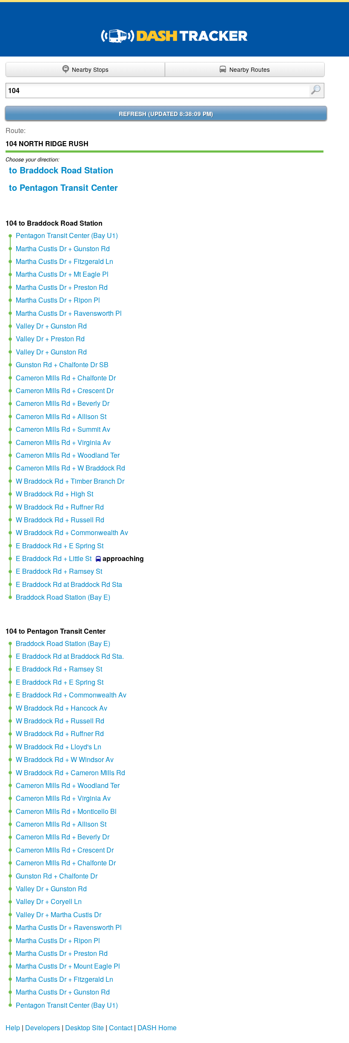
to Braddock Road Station (61, 170)
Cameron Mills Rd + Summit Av (63, 429)
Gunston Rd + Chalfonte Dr (56, 876)
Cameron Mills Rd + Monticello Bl (66, 811)
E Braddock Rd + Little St (54, 558)
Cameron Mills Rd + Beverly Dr (62, 403)
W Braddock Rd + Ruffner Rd (60, 507)
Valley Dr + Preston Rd (50, 338)
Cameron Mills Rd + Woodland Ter (68, 455)
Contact (120, 1027)
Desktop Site (84, 1027)
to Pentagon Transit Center (63, 187)
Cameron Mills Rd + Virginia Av (63, 442)
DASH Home (157, 1027)
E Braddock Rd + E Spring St (59, 545)
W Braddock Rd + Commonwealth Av (72, 532)
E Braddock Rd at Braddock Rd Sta (69, 584)
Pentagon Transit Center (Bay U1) (67, 235)
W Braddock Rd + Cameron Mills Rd (70, 772)
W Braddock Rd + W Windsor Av (65, 759)
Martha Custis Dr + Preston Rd (62, 287)
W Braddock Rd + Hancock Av (61, 708)
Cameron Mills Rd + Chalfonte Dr (66, 378)
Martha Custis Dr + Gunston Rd (63, 248)
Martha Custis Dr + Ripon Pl (58, 300)
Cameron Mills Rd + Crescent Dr (65, 390)
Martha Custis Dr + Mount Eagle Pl (68, 966)
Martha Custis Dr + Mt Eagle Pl (62, 274)
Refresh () (166, 114)
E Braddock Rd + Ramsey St (59, 571)
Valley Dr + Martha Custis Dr (58, 914)
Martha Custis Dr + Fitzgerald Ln (64, 261)
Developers (42, 1027)
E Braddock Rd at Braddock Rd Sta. (70, 656)
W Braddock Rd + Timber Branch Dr (70, 481)
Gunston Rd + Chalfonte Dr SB (62, 364)
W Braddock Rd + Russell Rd (60, 519)
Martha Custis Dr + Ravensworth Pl (69, 313)
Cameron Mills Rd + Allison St (61, 416)
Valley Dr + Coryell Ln (49, 901)
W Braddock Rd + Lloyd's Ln (58, 746)
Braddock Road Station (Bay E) (63, 597)
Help (13, 1027)
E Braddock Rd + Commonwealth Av (71, 695)
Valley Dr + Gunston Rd (51, 326)
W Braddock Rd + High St (54, 494)
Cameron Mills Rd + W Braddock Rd (70, 468)
